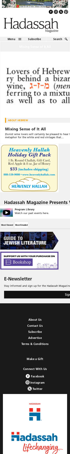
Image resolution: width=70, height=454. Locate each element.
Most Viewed (7, 227)
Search (57, 41)
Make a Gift (35, 361)
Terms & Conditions (35, 346)
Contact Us (35, 328)
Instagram (37, 385)
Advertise (35, 340)
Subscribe (34, 41)
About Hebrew (18, 122)
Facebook (37, 378)
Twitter (37, 391)
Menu (11, 41)
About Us (35, 322)
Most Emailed (21, 227)
